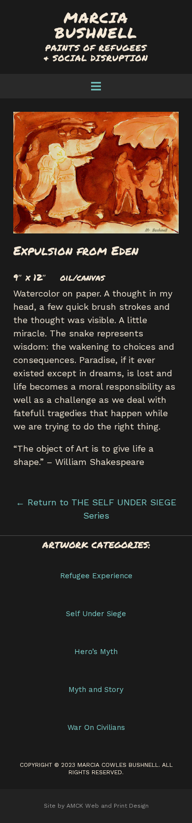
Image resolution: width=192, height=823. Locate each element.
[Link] (96, 36)
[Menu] (96, 86)
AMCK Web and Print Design (107, 805)
